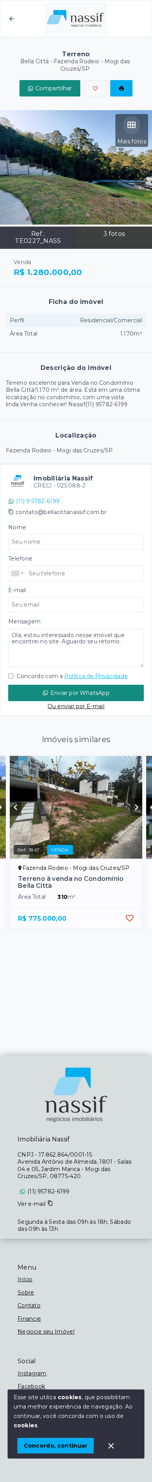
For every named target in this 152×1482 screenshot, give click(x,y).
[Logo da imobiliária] (76, 1095)
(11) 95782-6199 (48, 1191)
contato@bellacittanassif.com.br (61, 512)
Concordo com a (71, 676)
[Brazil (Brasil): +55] (18, 573)
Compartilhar (53, 88)
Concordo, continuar (56, 1445)
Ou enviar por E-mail (76, 706)
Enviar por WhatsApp (80, 692)
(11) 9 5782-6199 (38, 501)
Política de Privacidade (96, 676)
